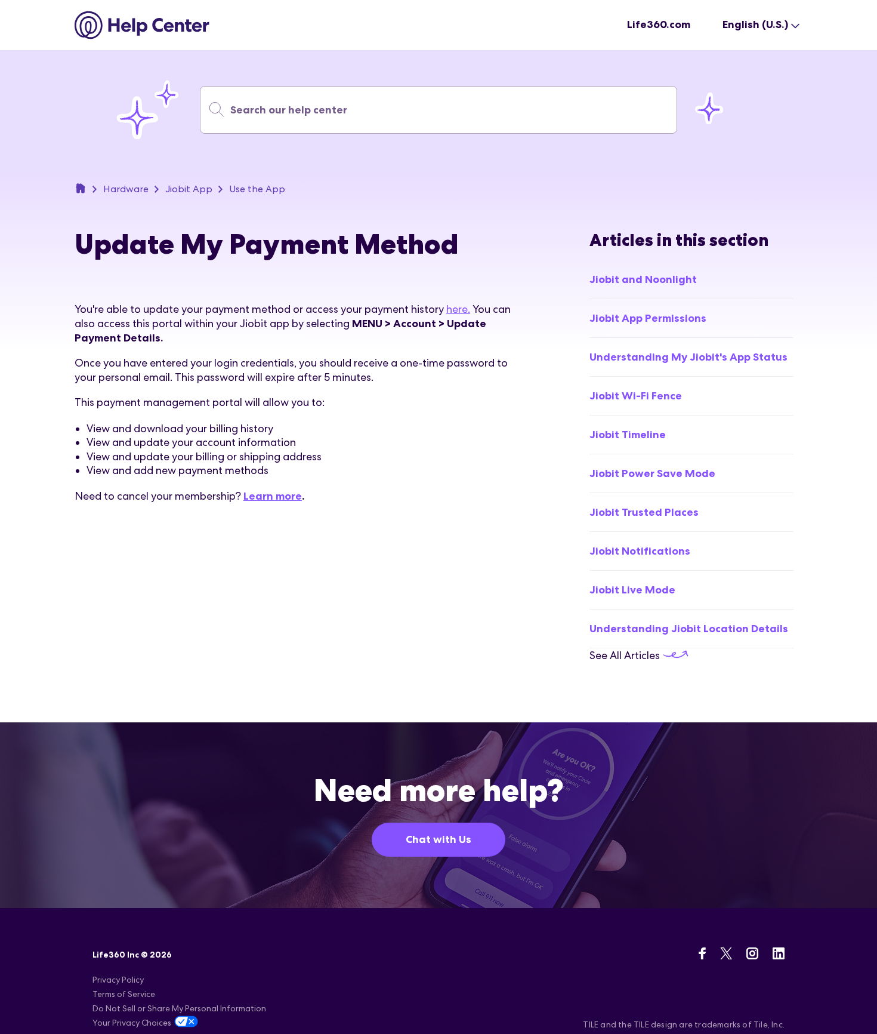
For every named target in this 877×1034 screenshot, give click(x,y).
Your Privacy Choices (131, 1022)
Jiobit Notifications (639, 551)
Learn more (272, 496)
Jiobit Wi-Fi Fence (635, 395)
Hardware (126, 189)
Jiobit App (188, 189)
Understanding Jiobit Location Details (688, 628)
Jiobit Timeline (627, 434)
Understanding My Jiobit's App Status (688, 357)
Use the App (257, 189)
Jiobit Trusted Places (644, 512)
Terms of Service (123, 994)
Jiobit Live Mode (632, 589)
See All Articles (625, 655)
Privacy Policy (118, 979)
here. (458, 309)
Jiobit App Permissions (647, 318)
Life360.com (658, 24)
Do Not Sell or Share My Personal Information (179, 1008)
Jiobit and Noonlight (643, 279)
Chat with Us (438, 839)
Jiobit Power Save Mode (652, 473)
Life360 (81, 188)
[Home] (142, 25)
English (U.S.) (755, 24)
